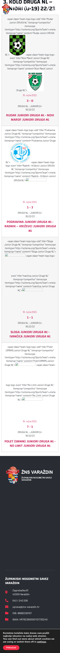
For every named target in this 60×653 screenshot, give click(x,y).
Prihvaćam (11, 648)
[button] (55, 9)
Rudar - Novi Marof (30, 117)
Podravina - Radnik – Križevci (30, 226)
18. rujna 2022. (30, 95)
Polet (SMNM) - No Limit (30, 443)
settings (41, 641)
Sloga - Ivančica (30, 334)
